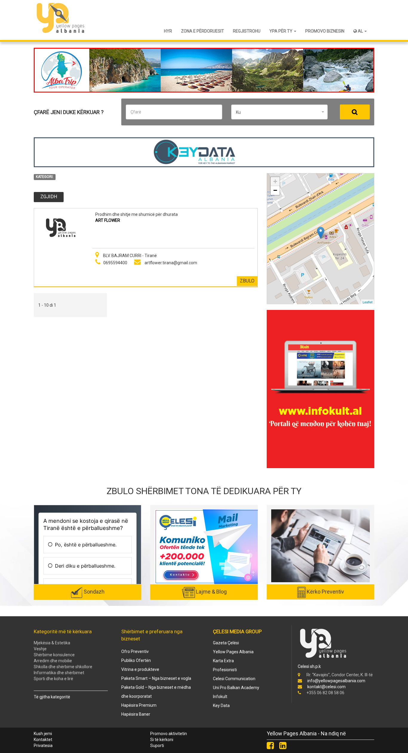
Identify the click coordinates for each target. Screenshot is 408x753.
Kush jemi (43, 733)
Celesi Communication (234, 678)
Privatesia (43, 745)
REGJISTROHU (246, 31)
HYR (168, 31)
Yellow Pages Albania (233, 651)
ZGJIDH (48, 196)
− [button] (275, 190)
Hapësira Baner (135, 714)
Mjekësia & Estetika (52, 642)
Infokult (220, 696)
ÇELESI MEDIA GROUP (237, 631)
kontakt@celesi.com (326, 686)
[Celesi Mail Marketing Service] (207, 546)
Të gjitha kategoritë (52, 696)
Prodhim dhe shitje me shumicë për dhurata (136, 214)
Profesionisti (225, 669)
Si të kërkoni (161, 739)
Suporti (157, 745)
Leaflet (367, 301)
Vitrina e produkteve (140, 669)
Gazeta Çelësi (226, 642)
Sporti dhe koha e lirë (53, 678)
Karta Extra (223, 660)
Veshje (40, 648)
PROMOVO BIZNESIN (324, 31)
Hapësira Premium (139, 705)
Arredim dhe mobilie (53, 660)
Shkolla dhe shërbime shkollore (63, 666)
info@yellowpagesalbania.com (336, 680)
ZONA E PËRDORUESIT (202, 31)
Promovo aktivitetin (168, 733)
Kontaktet (43, 739)
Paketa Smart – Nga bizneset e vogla (156, 678)
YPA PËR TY (281, 31)
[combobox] (279, 112)
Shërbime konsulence (54, 654)
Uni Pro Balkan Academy (236, 687)
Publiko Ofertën (136, 660)
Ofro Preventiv (135, 651)
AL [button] (360, 31)
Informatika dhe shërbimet (59, 672)
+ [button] (275, 181)
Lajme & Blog (211, 591)
